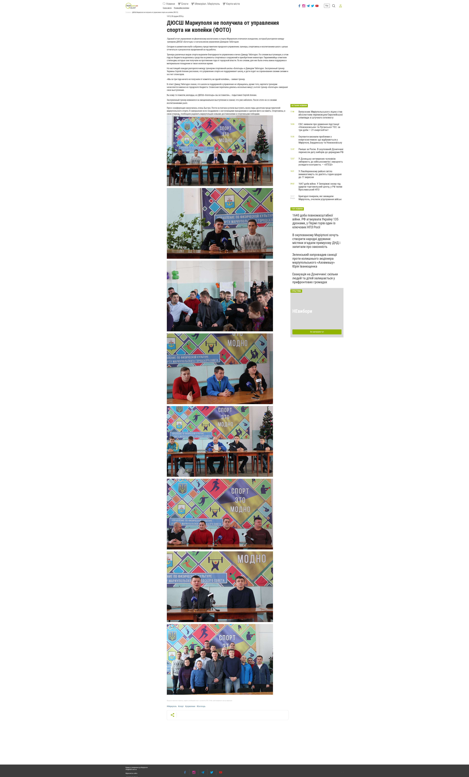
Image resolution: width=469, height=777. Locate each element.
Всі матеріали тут (317, 332)
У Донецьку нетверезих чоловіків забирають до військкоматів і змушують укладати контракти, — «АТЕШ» (320, 161)
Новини (170, 4)
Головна (128, 12)
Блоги (184, 4)
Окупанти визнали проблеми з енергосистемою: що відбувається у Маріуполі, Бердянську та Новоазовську (320, 139)
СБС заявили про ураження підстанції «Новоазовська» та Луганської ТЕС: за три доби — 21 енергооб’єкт (319, 127)
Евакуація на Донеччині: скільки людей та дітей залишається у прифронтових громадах (315, 278)
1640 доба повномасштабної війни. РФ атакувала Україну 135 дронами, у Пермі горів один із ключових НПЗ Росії (315, 221)
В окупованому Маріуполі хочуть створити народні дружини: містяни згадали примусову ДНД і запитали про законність (316, 241)
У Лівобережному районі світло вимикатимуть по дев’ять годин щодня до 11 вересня (319, 174)
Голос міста (167, 8)
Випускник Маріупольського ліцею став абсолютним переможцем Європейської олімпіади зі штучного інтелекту (320, 114)
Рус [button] (326, 6)
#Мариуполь (172, 706)
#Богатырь (201, 706)
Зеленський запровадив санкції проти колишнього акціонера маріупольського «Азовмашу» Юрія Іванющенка (314, 260)
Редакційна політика (181, 8)
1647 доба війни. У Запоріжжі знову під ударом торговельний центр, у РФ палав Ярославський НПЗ (320, 186)
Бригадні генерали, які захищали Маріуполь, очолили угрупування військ (320, 198)
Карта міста (233, 4)
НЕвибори (302, 311)
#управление (190, 706)
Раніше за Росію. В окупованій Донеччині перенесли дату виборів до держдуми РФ (320, 151)
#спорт (181, 706)
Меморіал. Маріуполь (207, 4)
